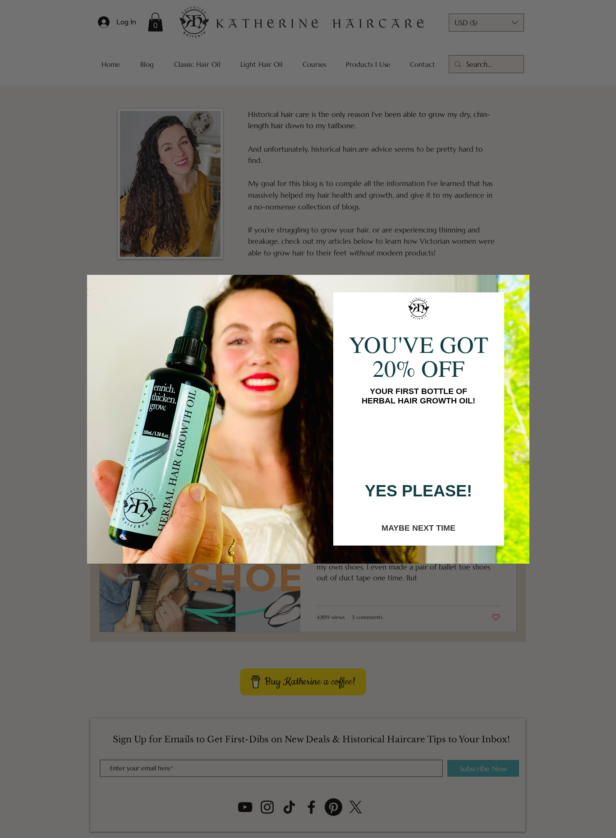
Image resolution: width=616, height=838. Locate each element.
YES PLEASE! (418, 491)
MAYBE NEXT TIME (418, 527)
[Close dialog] (519, 284)
